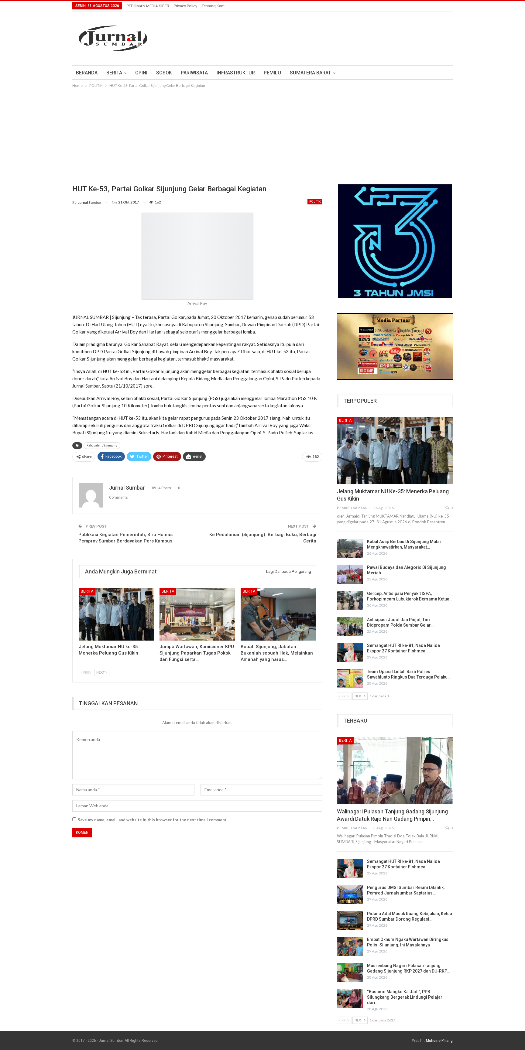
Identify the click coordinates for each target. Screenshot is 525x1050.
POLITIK (315, 201)
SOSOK (164, 73)
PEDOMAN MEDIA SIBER (148, 6)
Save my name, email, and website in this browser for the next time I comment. (153, 819)
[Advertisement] (262, 134)
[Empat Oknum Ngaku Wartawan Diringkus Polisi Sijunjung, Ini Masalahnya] (350, 946)
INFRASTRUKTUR (236, 73)
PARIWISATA (194, 73)
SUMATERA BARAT (310, 73)
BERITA (114, 73)
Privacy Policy (185, 6)
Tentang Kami (213, 6)
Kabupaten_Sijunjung (102, 445)
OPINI (141, 73)
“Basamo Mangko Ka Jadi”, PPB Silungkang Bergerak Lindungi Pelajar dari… (404, 997)
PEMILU (272, 73)
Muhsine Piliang (439, 1040)
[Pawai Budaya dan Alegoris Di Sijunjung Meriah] (350, 574)
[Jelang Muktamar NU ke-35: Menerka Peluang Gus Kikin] (116, 614)
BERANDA (87, 73)
